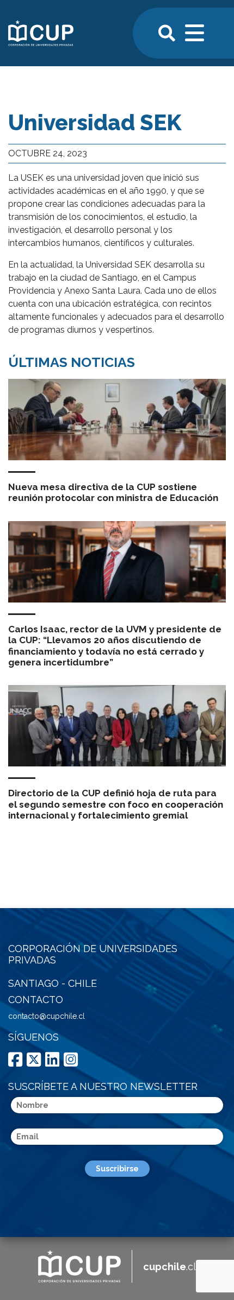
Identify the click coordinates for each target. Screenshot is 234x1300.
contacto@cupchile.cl (46, 1016)
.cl (169, 1266)
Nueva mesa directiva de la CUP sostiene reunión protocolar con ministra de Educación (113, 492)
